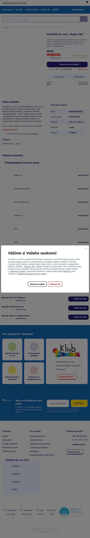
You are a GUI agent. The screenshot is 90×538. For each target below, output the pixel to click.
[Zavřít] (86, 248)
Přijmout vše (29, 267)
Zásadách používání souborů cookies (32, 274)
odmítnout (67, 271)
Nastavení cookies (17, 271)
